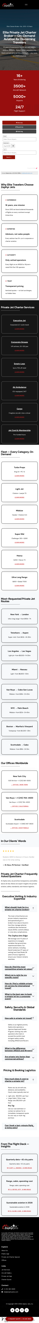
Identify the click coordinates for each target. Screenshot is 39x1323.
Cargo (19, 408)
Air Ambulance (19, 387)
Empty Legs (19, 363)
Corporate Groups (19, 342)
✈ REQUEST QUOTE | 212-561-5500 (19, 1319)
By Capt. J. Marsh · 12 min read (19, 1168)
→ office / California (19, 806)
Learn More (19, 329)
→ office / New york (19, 785)
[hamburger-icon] (26, 4)
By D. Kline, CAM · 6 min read (19, 1211)
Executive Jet (19, 320)
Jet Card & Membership (19, 430)
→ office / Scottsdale (19, 828)
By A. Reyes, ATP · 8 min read (19, 1189)
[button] (19, 908)
